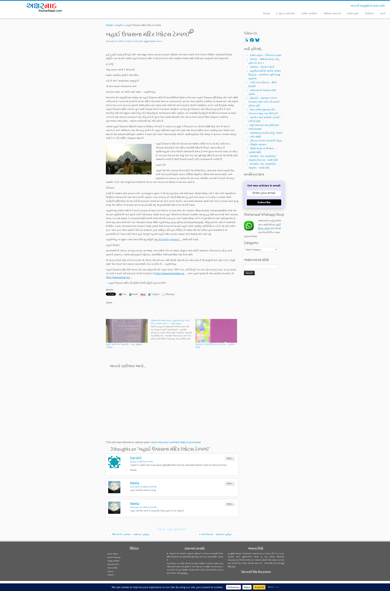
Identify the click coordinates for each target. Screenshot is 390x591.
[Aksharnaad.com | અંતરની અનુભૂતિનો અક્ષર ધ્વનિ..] (45, 7)
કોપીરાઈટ (369, 13)
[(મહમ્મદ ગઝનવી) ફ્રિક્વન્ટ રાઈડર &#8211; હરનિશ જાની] (216, 331)
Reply (230, 458)
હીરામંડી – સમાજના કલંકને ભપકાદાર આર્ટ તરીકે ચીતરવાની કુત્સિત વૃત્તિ (263, 101)
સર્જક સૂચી (352, 13)
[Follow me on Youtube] (110, 6)
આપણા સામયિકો (113, 561)
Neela (134, 483)
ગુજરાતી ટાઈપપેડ (113, 564)
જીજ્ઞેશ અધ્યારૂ (156, 41)
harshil (135, 457)
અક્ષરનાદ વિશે (112, 568)
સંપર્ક (382, 13)
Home (266, 13)
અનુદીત (119, 25)
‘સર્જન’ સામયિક (309, 13)
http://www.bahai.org (118, 277)
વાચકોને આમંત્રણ (114, 557)
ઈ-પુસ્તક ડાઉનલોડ (285, 13)
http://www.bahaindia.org (169, 273)
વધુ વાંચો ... (184, 573)
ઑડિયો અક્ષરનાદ (332, 13)
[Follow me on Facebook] (106, 6)
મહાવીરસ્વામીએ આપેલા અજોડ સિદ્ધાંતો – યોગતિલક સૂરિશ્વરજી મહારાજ (264, 74)
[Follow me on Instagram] (108, 6)
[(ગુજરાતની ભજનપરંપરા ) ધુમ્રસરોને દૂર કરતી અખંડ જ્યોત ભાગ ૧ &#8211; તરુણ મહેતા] (173, 329)
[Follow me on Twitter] (104, 6)
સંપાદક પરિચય (112, 554)
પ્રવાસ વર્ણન (138, 41)
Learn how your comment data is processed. (176, 442)
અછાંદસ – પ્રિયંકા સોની (262, 67)
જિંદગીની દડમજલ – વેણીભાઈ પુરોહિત (129, 534)
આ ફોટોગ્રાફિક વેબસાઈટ (167, 239)
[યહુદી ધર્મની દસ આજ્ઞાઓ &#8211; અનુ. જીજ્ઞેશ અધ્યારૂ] (127, 331)
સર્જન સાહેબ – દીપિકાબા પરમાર (265, 55)
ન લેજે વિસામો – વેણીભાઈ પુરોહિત (217, 534)
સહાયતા (110, 571)
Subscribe (264, 202)
